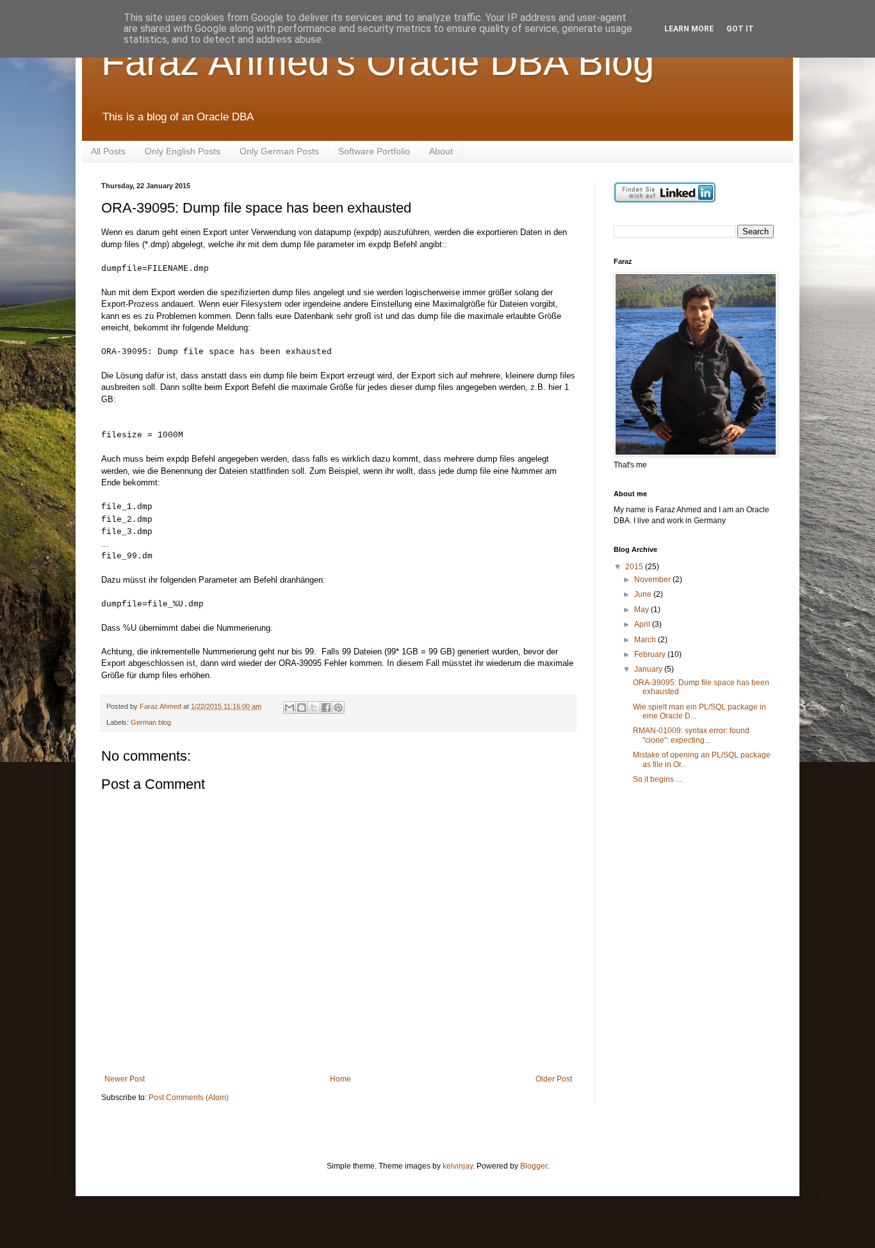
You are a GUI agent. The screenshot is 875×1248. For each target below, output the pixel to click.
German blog (151, 722)
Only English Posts (182, 151)
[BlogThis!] (301, 707)
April (643, 624)
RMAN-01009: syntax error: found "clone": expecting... (691, 735)
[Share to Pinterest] (338, 707)
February (650, 654)
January (649, 669)
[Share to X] (313, 707)
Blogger (533, 1166)
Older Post (554, 1078)
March (646, 639)
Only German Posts (279, 151)
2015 (635, 566)
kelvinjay (458, 1166)
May (642, 609)
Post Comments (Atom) (189, 1097)
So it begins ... (657, 779)
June (643, 594)
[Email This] (289, 707)
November (653, 579)
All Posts (108, 151)
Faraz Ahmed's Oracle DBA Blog (377, 61)
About (441, 151)
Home (340, 1078)
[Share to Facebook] (326, 707)
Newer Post (124, 1078)
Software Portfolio (374, 151)
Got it (740, 28)
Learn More (689, 28)
